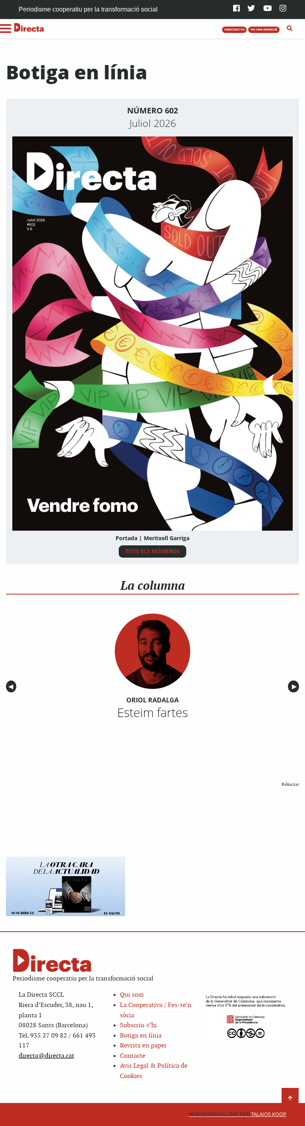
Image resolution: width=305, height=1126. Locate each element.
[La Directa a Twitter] (251, 8)
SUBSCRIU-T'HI (234, 29)
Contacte (132, 1056)
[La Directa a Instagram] (283, 8)
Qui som (132, 995)
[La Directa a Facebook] (236, 8)
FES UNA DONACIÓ (264, 29)
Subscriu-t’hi (138, 1025)
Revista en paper (143, 1045)
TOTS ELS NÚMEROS (152, 551)
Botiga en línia (141, 1036)
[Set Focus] (290, 28)
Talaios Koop (237, 1114)
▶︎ (295, 687)
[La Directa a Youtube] (267, 8)
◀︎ (12, 687)
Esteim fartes (152, 712)
